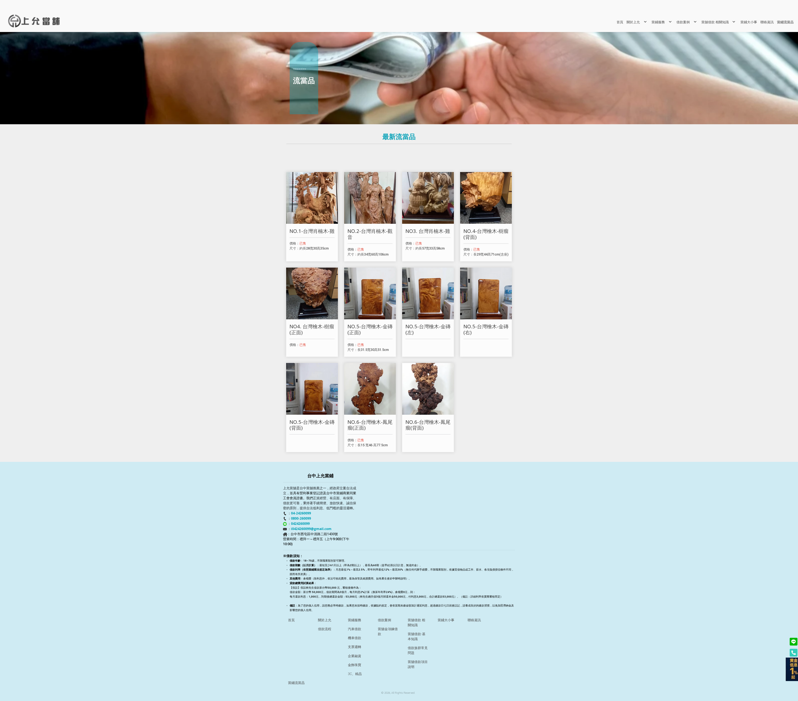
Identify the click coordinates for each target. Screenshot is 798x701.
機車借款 (354, 638)
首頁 (291, 620)
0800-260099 (301, 518)
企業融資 (354, 656)
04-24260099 (301, 513)
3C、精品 (355, 674)
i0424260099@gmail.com (311, 528)
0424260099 (300, 523)
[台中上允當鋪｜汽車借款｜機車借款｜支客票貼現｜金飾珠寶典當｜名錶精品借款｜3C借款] (41, 21)
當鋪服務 (354, 620)
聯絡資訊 (474, 620)
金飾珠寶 (354, 665)
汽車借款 (354, 629)
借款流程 (324, 629)
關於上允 (324, 620)
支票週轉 (354, 647)
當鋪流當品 (296, 683)
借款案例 (384, 620)
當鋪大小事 (446, 620)
